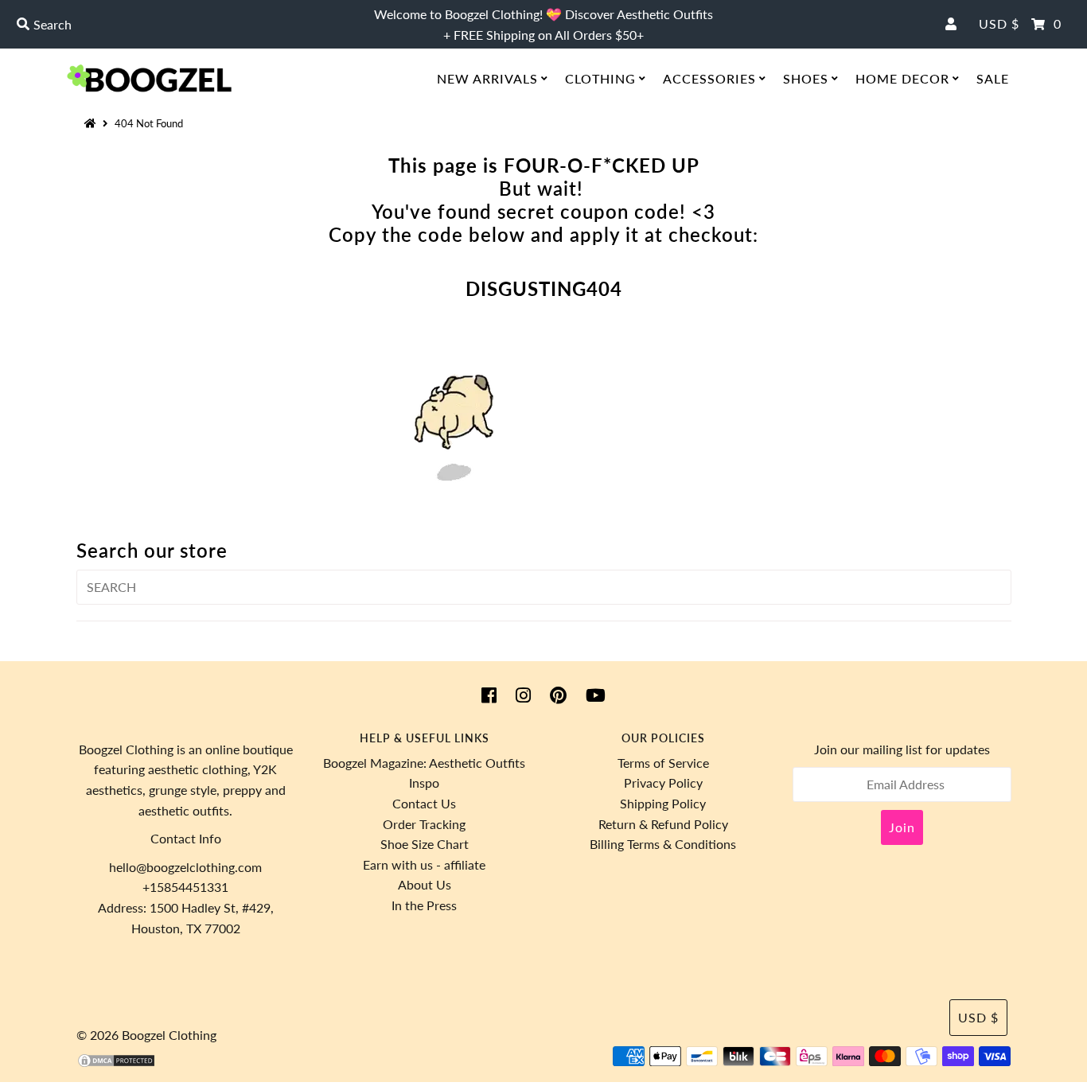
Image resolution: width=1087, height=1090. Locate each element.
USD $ (999, 23)
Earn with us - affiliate (424, 864)
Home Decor (902, 78)
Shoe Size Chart (424, 843)
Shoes (805, 78)
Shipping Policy (663, 803)
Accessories (709, 78)
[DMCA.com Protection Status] (116, 1063)
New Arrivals (487, 78)
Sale (992, 78)
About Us (424, 884)
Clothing (600, 78)
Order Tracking (424, 823)
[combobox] (186, 24)
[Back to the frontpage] (92, 123)
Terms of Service (663, 762)
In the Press (424, 905)
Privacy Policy (663, 782)
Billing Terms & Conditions (663, 843)
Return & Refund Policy (663, 823)
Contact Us (424, 803)
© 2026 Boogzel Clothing (146, 1034)
